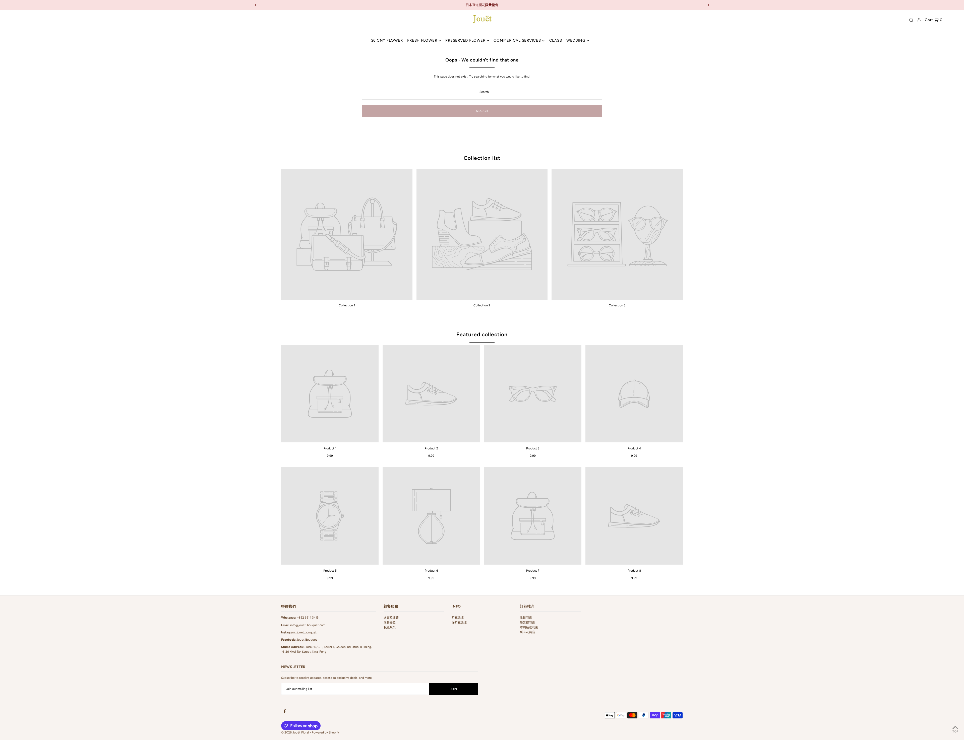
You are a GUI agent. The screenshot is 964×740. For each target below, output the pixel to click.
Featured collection (482, 334)
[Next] (708, 5)
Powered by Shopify (325, 732)
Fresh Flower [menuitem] (422, 40)
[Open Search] (911, 20)
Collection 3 (617, 305)
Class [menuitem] (555, 40)
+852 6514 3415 (300, 617)
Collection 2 (481, 305)
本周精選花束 (529, 627)
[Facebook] (285, 711)
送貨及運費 (391, 617)
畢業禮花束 (527, 622)
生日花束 (526, 617)
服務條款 (390, 622)
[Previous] (255, 5)
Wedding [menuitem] (575, 40)
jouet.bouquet (299, 632)
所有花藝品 (527, 632)
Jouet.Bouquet (299, 639)
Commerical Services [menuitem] (517, 40)
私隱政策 (390, 627)
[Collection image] (346, 234)
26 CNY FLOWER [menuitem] (387, 40)
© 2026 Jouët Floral (295, 732)
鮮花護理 (458, 617)
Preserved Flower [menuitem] (465, 40)
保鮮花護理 (459, 622)
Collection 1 (347, 305)
